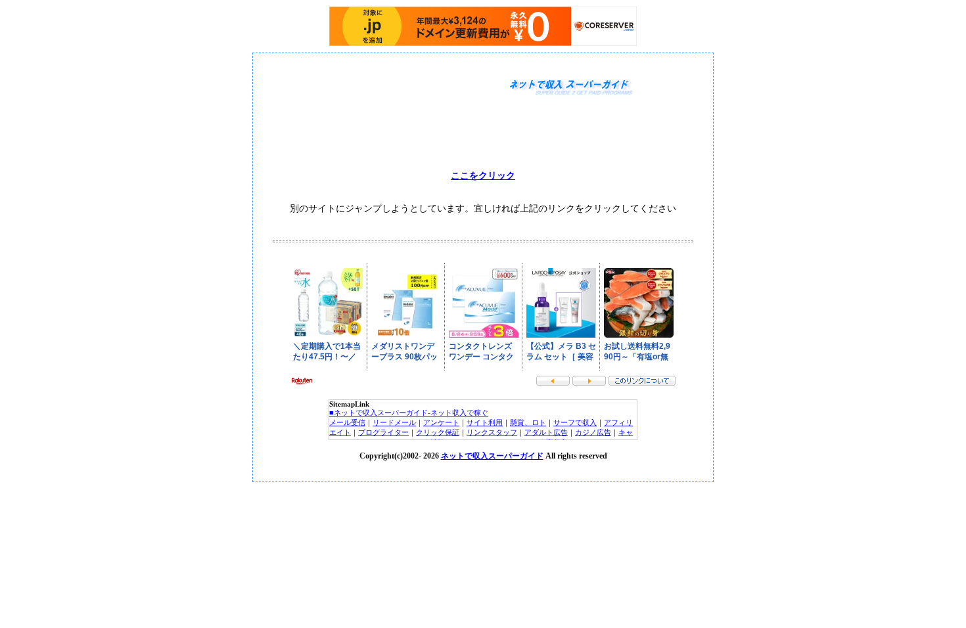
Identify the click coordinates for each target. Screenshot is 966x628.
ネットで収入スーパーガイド (492, 455)
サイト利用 (485, 422)
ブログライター (383, 432)
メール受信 (347, 422)
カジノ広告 (593, 432)
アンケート (441, 422)
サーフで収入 (575, 422)
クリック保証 (437, 432)
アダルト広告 (546, 432)
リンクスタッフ (492, 432)
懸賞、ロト (528, 422)
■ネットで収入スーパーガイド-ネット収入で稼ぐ (408, 412)
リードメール (394, 422)
